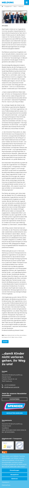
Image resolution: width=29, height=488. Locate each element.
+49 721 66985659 (9, 385)
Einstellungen (14, 470)
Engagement (8, 6)
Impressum (5, 482)
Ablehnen (14, 478)
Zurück (5, 341)
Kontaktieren (14, 399)
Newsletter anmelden (14, 413)
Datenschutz (6, 485)
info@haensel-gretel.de (11, 387)
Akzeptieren (14, 474)
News (15, 6)
